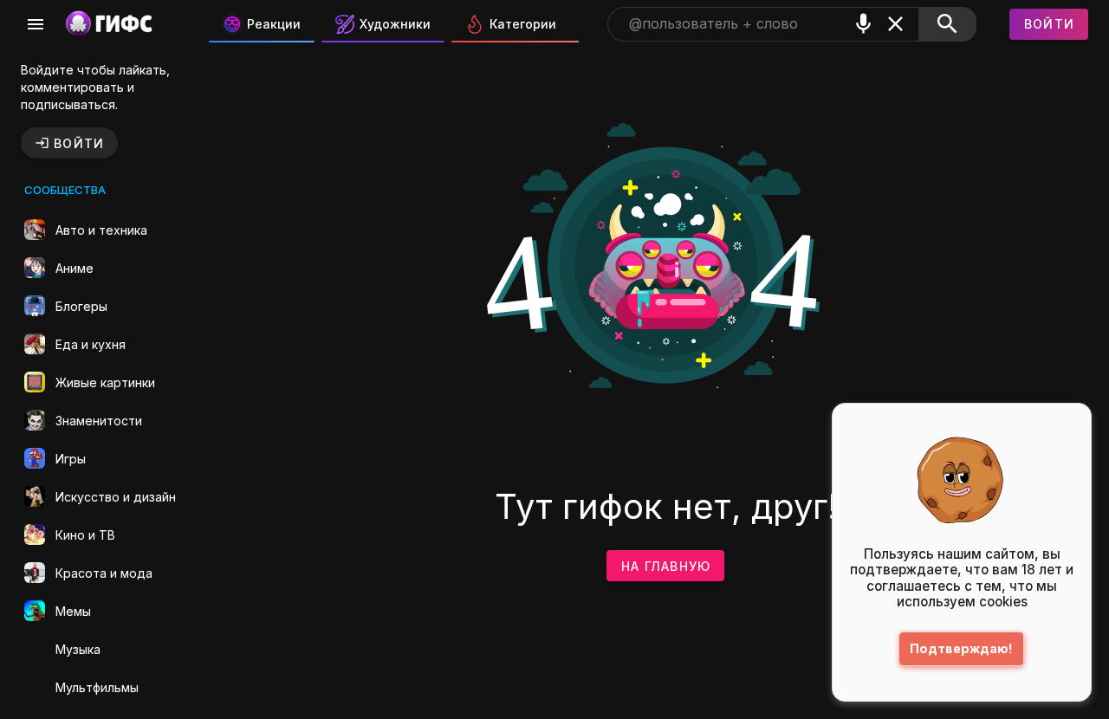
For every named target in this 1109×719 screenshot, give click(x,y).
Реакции (274, 23)
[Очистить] (895, 23)
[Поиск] (947, 24)
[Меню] (35, 24)
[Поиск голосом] (863, 23)
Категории (523, 23)
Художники (395, 23)
